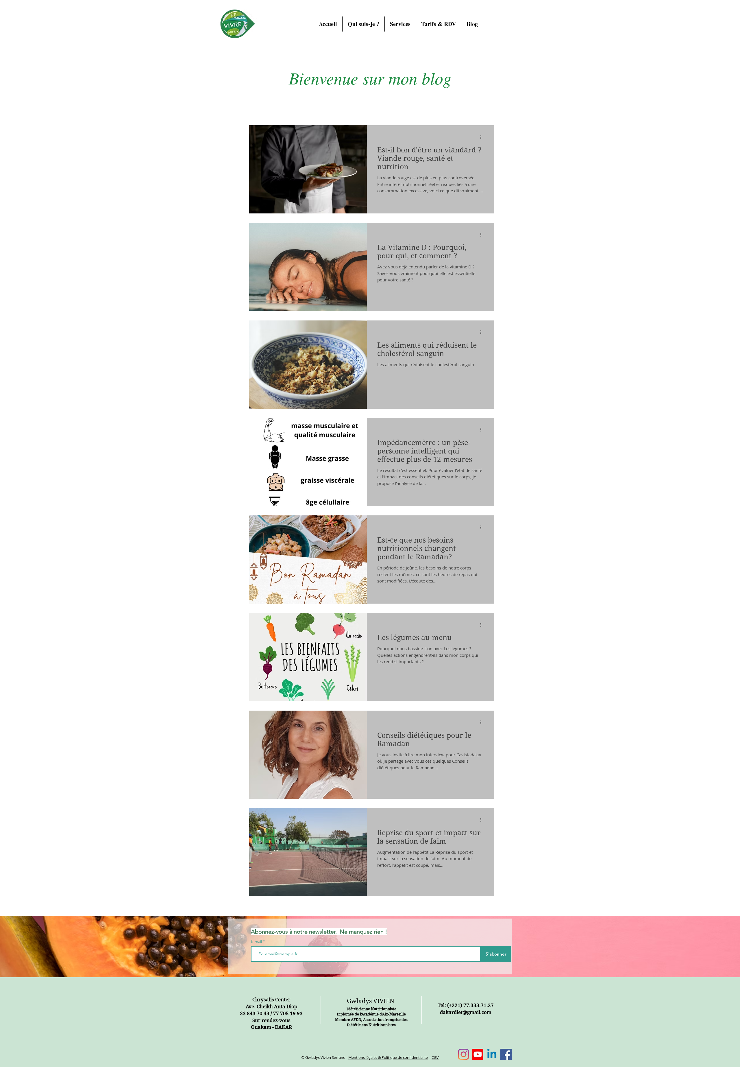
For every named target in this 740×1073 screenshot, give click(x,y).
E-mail (257, 941)
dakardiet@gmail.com (465, 1012)
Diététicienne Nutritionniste (371, 1009)
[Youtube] (477, 1054)
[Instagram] (463, 1054)
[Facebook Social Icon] (506, 1054)
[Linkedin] (491, 1054)
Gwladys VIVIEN (370, 1001)
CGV (435, 1057)
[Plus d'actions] (482, 137)
